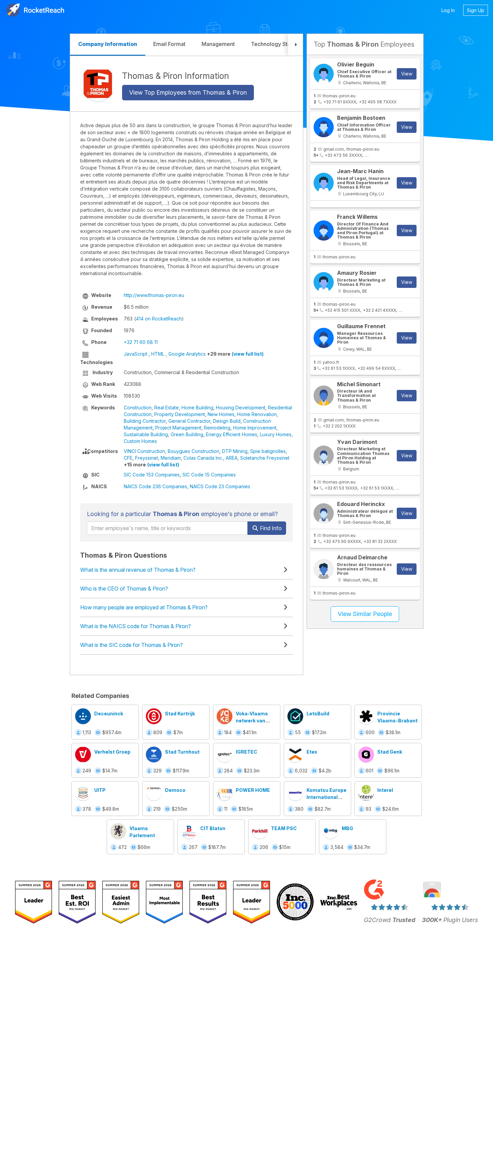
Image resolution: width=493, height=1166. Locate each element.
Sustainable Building (146, 434)
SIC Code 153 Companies (152, 474)
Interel (385, 790)
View (406, 74)
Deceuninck (108, 713)
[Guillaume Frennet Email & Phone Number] (324, 338)
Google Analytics (187, 354)
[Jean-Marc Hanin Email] (324, 183)
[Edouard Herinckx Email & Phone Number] (324, 513)
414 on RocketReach (159, 318)
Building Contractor (145, 421)
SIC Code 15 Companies (209, 474)
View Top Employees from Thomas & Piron (188, 92)
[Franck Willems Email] (324, 230)
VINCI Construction (144, 451)
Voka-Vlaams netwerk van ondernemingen (255, 720)
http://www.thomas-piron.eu (154, 295)
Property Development (179, 414)
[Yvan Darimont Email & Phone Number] (324, 456)
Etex (312, 752)
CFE (128, 458)
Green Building (187, 434)
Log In (448, 10)
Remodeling (217, 427)
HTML (157, 354)
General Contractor (189, 421)
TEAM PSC (284, 828)
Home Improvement (254, 427)
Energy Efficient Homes (231, 434)
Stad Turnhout (182, 752)
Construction (138, 407)
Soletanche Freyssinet (264, 458)
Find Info (270, 528)
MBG (347, 828)
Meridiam (171, 458)
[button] (295, 45)
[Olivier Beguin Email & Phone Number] (324, 74)
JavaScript (135, 354)
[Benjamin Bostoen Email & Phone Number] (324, 127)
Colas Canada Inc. (203, 458)
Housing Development (240, 407)
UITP (100, 790)
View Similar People (365, 613)
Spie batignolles (268, 451)
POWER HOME (253, 790)
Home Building (197, 407)
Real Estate (166, 407)
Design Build (226, 421)
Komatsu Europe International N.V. (326, 797)
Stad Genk (389, 752)
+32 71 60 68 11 (141, 342)
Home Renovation (257, 414)
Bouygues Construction (193, 451)
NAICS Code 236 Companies (155, 486)
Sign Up (475, 10)
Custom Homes (140, 441)
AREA (231, 458)
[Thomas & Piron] (97, 83)
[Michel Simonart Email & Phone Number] (324, 396)
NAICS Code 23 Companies (220, 486)
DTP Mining (235, 451)
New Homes (221, 414)
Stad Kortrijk (180, 713)
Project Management (178, 427)
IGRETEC (246, 752)
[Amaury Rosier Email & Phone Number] (324, 282)
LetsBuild (318, 713)
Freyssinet (146, 458)
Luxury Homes (275, 434)
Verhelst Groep (112, 752)
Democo (175, 790)
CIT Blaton (212, 828)
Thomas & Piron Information (175, 75)
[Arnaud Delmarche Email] (324, 569)
